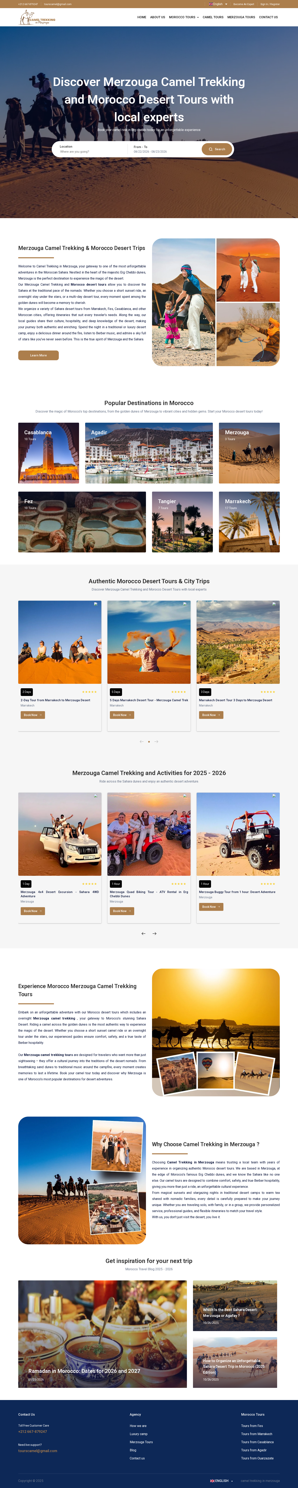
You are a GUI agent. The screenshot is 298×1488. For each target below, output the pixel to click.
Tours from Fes (252, 1426)
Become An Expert (244, 4)
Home (141, 17)
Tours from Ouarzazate (257, 1458)
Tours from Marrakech (256, 1434)
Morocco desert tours (218, 1168)
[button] (149, 742)
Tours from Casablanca (257, 1442)
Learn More (38, 355)
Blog (133, 1450)
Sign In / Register (270, 4)
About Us (157, 17)
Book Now (30, 715)
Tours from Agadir (254, 1450)
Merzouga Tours (241, 17)
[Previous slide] (141, 741)
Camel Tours (213, 17)
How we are (138, 1426)
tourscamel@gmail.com (58, 4)
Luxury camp (139, 1434)
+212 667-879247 (28, 4)
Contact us (137, 1458)
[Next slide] (156, 741)
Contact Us (268, 17)
